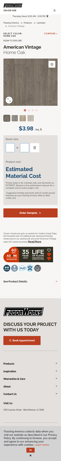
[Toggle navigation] (55, 10)
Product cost (13, 161)
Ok (30, 450)
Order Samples (28, 212)
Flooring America (11, 23)
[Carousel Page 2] (29, 110)
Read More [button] (34, 241)
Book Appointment (23, 340)
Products (28, 23)
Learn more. (42, 444)
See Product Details (15, 281)
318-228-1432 (9, 10)
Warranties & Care (14, 378)
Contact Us (10, 394)
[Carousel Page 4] (36, 110)
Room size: (12, 139)
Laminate (41, 23)
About (7, 386)
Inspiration (9, 371)
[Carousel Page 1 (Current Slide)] (25, 110)
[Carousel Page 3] (32, 110)
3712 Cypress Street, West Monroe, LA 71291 (23, 410)
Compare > (51, 33)
